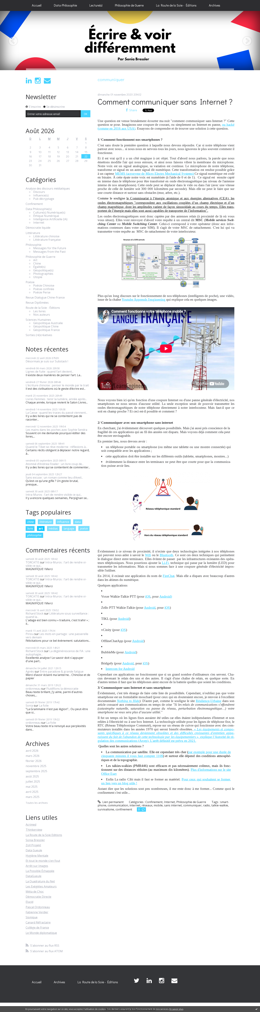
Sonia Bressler (35, 840)
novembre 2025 (36, 766)
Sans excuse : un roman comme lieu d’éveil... (54, 477)
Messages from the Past (49, 251)
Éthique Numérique (46, 216)
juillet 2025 (33, 781)
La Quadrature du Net (40, 881)
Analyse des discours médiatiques (48, 188)
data (78, 522)
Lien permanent (113, 802)
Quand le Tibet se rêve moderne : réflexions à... (56, 447)
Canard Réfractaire (38, 922)
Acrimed (31, 824)
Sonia (29, 705)
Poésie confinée (43, 289)
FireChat (168, 576)
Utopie (37, 277)
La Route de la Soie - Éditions (176, 5)
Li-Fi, (166, 563)
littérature (45, 522)
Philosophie (33, 245)
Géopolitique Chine (46, 326)
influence (63, 522)
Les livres (39, 311)
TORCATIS (32, 562)
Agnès (30, 671)
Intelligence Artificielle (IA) (50, 219)
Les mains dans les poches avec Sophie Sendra (56, 430)
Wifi (148, 555)
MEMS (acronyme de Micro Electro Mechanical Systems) (155, 173)
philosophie (34, 535)
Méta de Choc (35, 892)
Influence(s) (41, 195)
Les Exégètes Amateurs (41, 886)
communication (118, 805)
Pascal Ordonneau (38, 907)
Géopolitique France (46, 330)
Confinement (34, 204)
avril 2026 (32, 750)
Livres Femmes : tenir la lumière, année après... (56, 399)
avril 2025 (32, 792)
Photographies (43, 273)
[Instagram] (38, 80)
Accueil (36, 5)
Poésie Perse (41, 292)
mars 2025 (32, 797)
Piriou (30, 634)
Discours (39, 192)
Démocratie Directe (38, 897)
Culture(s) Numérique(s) (49, 212)
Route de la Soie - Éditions (43, 307)
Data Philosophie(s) (39, 209)
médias (53, 528)
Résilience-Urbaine (208, 701)
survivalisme (106, 809)
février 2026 (34, 761)
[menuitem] (37, 5)
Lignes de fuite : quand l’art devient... (49, 371)
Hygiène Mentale (37, 856)
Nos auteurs (41, 314)
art (41, 528)
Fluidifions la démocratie (62, 689)
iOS (148, 596)
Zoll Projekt (33, 845)
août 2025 (32, 776)
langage (68, 528)
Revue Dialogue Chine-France (45, 297)
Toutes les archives (37, 802)
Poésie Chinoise (43, 285)
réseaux (147, 805)
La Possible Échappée (40, 871)
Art (35, 260)
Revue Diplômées (37, 302)
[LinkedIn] (29, 80)
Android (149, 607)
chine (30, 522)
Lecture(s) (95, 5)
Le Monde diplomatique (41, 933)
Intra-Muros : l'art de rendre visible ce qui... (54, 495)
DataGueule (33, 876)
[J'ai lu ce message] (256, 1009)
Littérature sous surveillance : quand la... (57, 615)
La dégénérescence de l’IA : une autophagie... (58, 652)
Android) (165, 596)
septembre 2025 (36, 771)
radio (206, 805)
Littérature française (47, 239)
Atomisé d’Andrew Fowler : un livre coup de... (54, 464)
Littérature (33, 233)
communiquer (192, 805)
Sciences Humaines (38, 319)
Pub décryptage (43, 198)
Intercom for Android (120, 669)
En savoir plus (176, 1009)
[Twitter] (136, 981)
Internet (38, 222)
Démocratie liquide (38, 227)
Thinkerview (34, 830)
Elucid (29, 902)
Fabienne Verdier (37, 912)
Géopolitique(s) (43, 270)
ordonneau (33, 689)
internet (134, 805)
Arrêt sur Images (37, 866)
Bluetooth (166, 555)
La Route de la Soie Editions (44, 835)
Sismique (31, 917)
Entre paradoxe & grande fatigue (61, 671)
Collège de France (37, 927)
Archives (214, 5)
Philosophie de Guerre (129, 5)
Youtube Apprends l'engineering (144, 299)
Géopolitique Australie (48, 323)
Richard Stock (35, 613)
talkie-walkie (219, 805)
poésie (84, 528)
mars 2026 (32, 756)
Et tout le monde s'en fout (43, 861)
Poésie (30, 282)
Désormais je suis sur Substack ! (47, 361)
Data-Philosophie (65, 5)
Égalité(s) (39, 267)
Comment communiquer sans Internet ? (165, 101)
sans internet (173, 805)
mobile (158, 805)
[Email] (47, 80)
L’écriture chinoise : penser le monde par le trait (57, 385)
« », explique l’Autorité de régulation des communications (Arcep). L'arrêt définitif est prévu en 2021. (166, 735)
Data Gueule (34, 850)
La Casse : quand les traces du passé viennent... (56, 413)
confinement (123, 809)
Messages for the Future (49, 248)
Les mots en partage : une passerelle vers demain (57, 635)
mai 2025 (31, 786)
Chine (37, 263)
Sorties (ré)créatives (39, 335)
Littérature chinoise (46, 236)
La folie (44, 705)
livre (30, 528)
